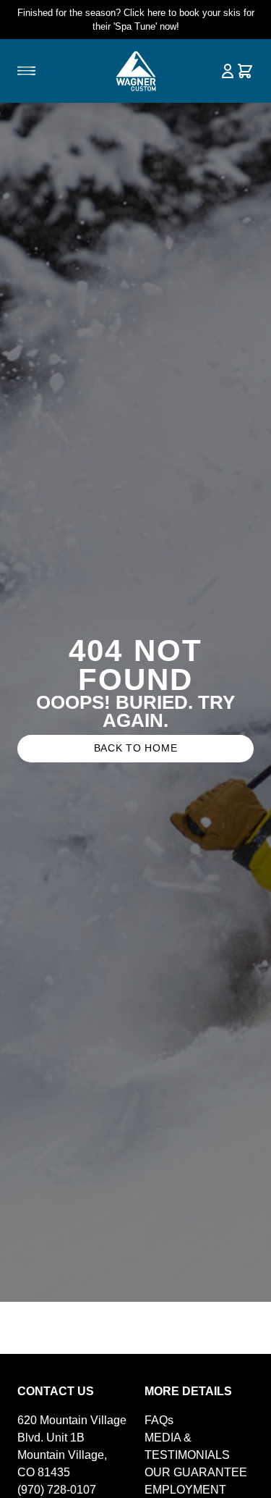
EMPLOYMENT (185, 1490)
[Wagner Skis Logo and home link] (135, 71)
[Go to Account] (227, 71)
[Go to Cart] (245, 71)
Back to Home (136, 748)
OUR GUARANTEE (196, 1472)
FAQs (159, 1420)
